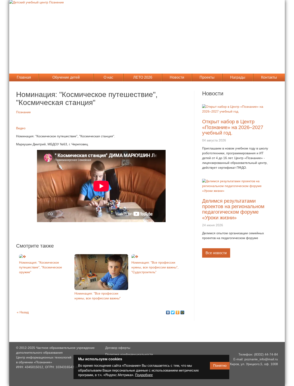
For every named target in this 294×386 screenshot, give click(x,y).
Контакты (269, 77)
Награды (237, 77)
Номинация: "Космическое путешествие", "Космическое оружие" (40, 267)
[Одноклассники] (177, 312)
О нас (108, 77)
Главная (24, 77)
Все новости (216, 253)
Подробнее (144, 375)
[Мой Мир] (182, 312)
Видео (20, 128)
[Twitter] (172, 312)
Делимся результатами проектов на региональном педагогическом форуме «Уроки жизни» (233, 209)
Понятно (219, 365)
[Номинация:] (22, 256)
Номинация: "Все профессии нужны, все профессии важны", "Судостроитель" (154, 267)
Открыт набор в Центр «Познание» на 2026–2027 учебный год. (232, 127)
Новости (177, 77)
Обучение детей (66, 77)
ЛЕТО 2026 (142, 77)
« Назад (23, 312)
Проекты (207, 77)
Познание (23, 112)
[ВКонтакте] (168, 312)
